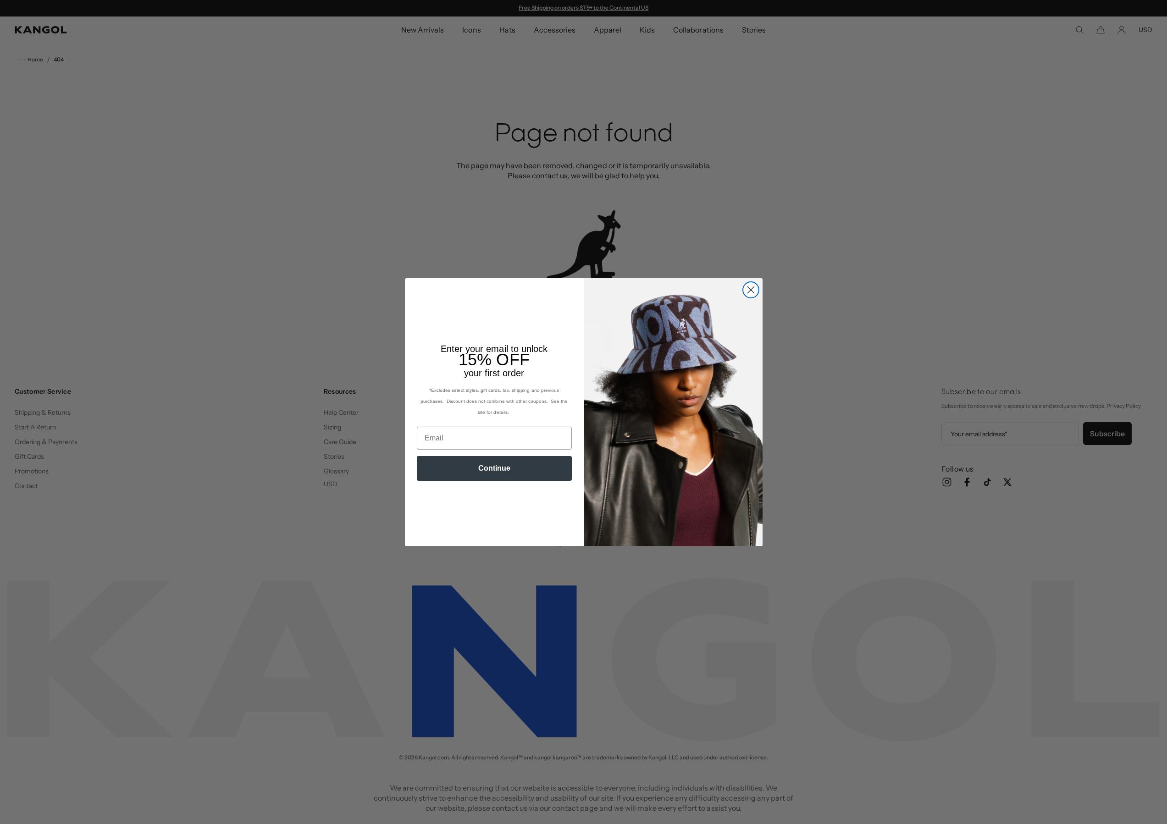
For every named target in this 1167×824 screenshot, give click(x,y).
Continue (494, 468)
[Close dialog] (751, 290)
